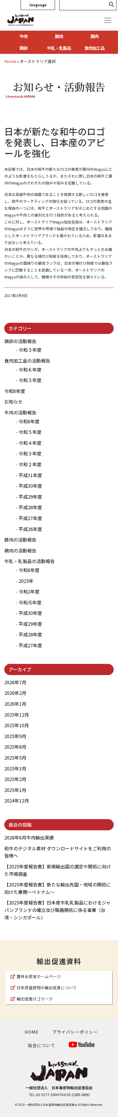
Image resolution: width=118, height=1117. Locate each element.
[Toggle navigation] (107, 20)
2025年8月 (15, 746)
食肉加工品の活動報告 (27, 360)
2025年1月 (15, 789)
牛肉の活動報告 (20, 412)
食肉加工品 (94, 48)
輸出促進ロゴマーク (35, 999)
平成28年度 (30, 507)
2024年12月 (16, 800)
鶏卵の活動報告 (20, 341)
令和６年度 (30, 369)
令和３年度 (30, 453)
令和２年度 (30, 464)
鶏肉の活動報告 (20, 550)
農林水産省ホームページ (39, 976)
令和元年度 (30, 602)
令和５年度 (30, 349)
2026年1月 (15, 703)
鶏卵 (23, 48)
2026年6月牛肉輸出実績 (29, 837)
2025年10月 (16, 725)
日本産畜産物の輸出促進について (47, 987)
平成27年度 (30, 518)
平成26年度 (30, 529)
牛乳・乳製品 (59, 48)
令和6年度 (14, 391)
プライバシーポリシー (75, 1032)
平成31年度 (30, 475)
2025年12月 (16, 714)
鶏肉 (95, 36)
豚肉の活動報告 (20, 539)
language (38, 4)
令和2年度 (29, 591)
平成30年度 (30, 485)
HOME (32, 1032)
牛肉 (23, 36)
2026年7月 (15, 682)
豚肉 (59, 36)
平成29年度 (30, 496)
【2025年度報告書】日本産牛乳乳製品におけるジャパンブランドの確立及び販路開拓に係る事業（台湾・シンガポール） (57, 910)
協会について (41, 1045)
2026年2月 (15, 692)
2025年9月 (15, 736)
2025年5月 (15, 757)
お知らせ (13, 401)
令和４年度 (30, 442)
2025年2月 (15, 779)
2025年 (26, 580)
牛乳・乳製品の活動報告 (29, 561)
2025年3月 (15, 768)
